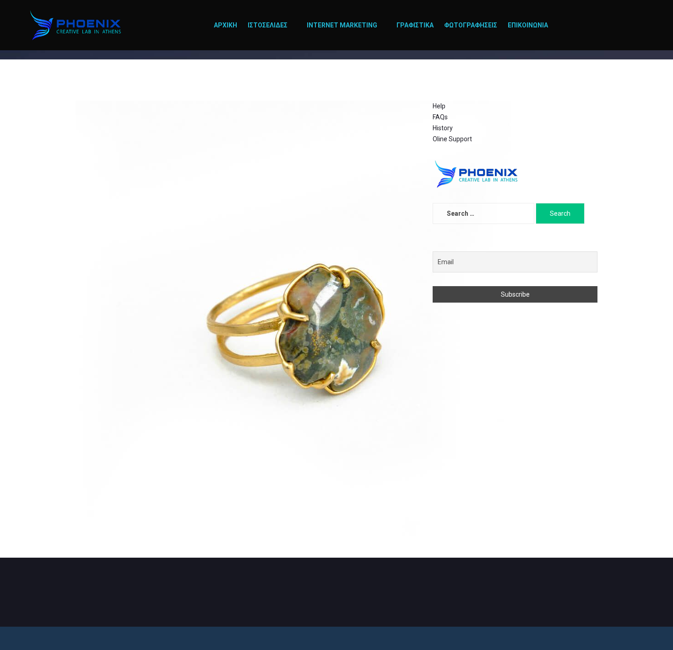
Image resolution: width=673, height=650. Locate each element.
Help (439, 106)
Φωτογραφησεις (470, 25)
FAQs (440, 117)
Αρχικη (225, 25)
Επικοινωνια (528, 25)
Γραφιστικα (415, 25)
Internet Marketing (342, 25)
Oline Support (452, 139)
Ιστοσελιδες (268, 25)
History (443, 128)
